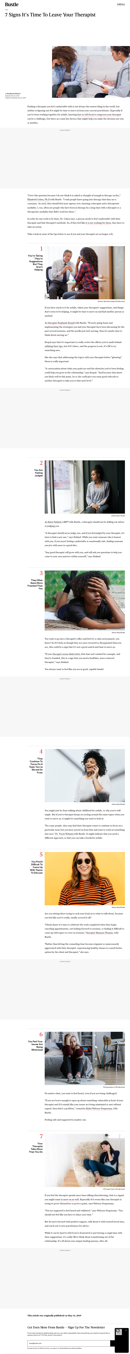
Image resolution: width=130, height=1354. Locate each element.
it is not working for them (98, 222)
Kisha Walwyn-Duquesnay (98, 1108)
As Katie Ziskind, (53, 521)
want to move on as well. (67, 1199)
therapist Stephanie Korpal (61, 322)
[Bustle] (11, 4)
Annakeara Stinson (13, 93)
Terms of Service (65, 1348)
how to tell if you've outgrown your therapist (99, 114)
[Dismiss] (126, 1330)
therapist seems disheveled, (67, 654)
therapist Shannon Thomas (99, 932)
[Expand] (118, 1330)
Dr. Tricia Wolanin (64, 833)
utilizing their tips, (54, 346)
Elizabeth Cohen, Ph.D (38, 199)
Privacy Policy (77, 1348)
